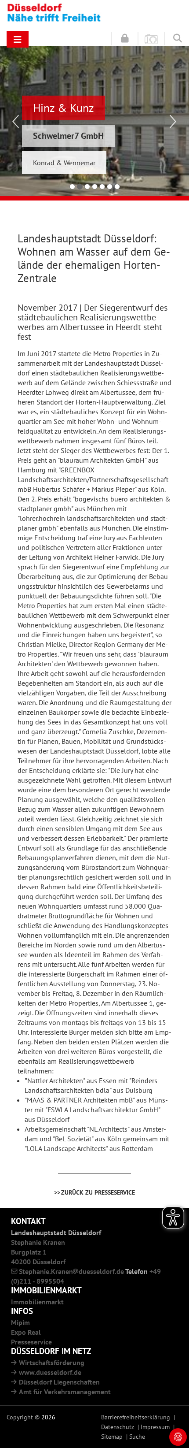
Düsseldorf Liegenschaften (59, 1381)
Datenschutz (117, 1426)
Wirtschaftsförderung (51, 1362)
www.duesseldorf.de (50, 1372)
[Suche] (178, 38)
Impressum (155, 1426)
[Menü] (18, 39)
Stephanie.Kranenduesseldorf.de (71, 1271)
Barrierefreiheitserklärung (135, 1417)
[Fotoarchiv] (151, 38)
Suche (137, 1436)
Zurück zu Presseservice (98, 1192)
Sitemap (112, 1436)
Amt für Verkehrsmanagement (65, 1391)
